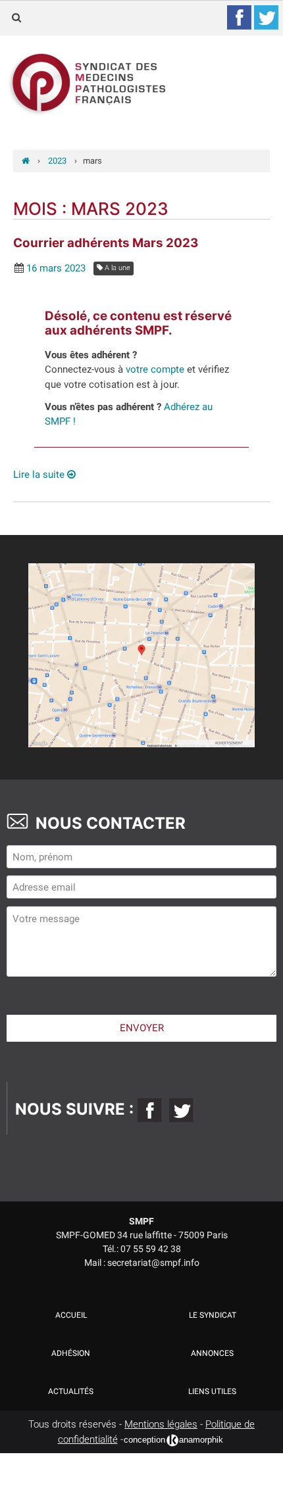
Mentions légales (160, 1424)
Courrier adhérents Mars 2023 (105, 242)
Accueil (71, 1315)
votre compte (155, 369)
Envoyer (142, 1028)
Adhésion (70, 1353)
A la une (116, 268)
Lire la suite (40, 474)
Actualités (70, 1391)
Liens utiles (212, 1391)
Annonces (212, 1353)
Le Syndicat (212, 1315)
